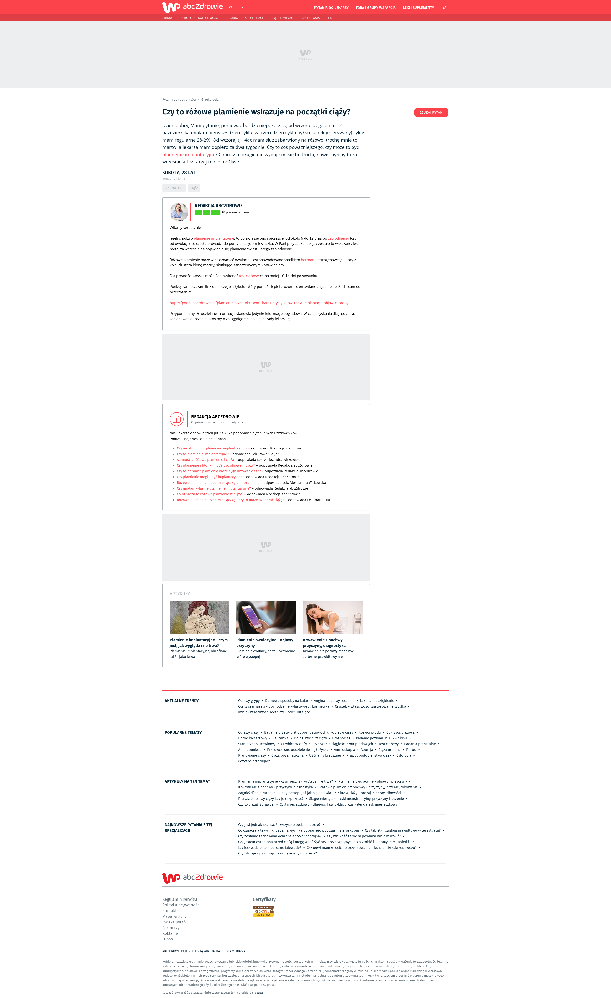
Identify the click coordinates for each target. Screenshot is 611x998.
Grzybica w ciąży (294, 744)
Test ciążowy (389, 744)
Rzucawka (281, 738)
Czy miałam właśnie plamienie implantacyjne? (214, 488)
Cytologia (403, 755)
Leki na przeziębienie (377, 700)
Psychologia (310, 18)
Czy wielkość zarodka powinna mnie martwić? (364, 836)
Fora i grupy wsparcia (376, 7)
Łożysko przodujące (254, 761)
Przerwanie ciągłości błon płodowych (342, 744)
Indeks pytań (174, 922)
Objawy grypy (249, 700)
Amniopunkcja (250, 749)
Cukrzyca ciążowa (400, 732)
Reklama (170, 933)
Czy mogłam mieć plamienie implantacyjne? (212, 448)
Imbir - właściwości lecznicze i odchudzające (274, 712)
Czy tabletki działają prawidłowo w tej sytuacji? (403, 830)
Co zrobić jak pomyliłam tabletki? (384, 841)
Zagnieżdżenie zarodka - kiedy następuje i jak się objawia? (285, 792)
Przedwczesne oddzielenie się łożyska (297, 749)
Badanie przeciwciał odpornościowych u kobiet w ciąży (308, 732)
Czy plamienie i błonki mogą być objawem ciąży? (216, 465)
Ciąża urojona (390, 749)
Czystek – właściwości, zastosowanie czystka (370, 706)
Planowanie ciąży (252, 755)
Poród (411, 749)
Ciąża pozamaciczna (287, 755)
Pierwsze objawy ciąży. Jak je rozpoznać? (271, 798)
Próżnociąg (341, 738)
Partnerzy (170, 927)
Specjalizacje (254, 18)
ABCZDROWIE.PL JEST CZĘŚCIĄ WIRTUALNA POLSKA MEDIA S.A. (204, 951)
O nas (167, 939)
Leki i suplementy (418, 7)
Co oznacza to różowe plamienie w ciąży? (210, 494)
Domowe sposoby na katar (286, 700)
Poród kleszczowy (252, 738)
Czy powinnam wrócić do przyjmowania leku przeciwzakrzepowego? (362, 847)
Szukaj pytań (431, 112)
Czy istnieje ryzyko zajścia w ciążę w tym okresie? (277, 853)
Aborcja (367, 749)
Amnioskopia (344, 749)
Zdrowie (168, 18)
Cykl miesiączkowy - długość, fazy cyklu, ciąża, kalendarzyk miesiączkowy (338, 804)
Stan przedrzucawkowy (256, 744)
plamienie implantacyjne (189, 154)
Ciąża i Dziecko (282, 18)
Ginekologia (210, 99)
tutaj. (260, 992)
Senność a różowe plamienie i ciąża (205, 459)
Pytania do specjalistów (179, 99)
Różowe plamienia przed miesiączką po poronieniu (219, 482)
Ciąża (194, 188)
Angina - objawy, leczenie (334, 700)
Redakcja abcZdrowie (219, 205)
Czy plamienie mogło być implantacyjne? (209, 477)
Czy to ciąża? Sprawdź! (256, 804)
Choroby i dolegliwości (200, 18)
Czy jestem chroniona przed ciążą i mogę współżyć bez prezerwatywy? (294, 841)
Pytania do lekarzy (331, 7)
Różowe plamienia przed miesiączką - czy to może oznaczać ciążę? (230, 499)
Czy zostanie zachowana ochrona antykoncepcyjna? (279, 836)
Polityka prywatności (181, 905)
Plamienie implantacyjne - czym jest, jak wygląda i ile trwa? (285, 781)
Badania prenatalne (420, 744)
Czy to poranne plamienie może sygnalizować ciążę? (219, 471)
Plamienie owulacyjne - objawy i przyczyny (372, 781)
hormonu (308, 259)
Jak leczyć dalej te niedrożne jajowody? (269, 847)
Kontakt (169, 910)
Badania (232, 18)
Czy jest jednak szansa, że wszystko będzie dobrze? (279, 824)
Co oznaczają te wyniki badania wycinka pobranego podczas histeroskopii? (298, 830)
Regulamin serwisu (179, 899)
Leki (330, 18)
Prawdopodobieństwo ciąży (368, 755)
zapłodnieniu (338, 238)
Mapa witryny (174, 916)
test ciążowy (249, 275)
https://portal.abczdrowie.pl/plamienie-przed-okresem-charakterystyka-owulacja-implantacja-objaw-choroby (259, 302)
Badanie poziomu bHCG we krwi (381, 738)
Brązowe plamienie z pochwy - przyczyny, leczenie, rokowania (368, 787)
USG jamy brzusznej (325, 755)
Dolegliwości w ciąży (310, 738)
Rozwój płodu (369, 732)
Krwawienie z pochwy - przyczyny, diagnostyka (275, 787)
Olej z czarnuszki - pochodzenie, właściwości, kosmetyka (283, 706)
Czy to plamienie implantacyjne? (203, 454)
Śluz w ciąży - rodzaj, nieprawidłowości (369, 792)
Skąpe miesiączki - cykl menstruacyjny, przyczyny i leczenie (356, 798)
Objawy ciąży (248, 732)
